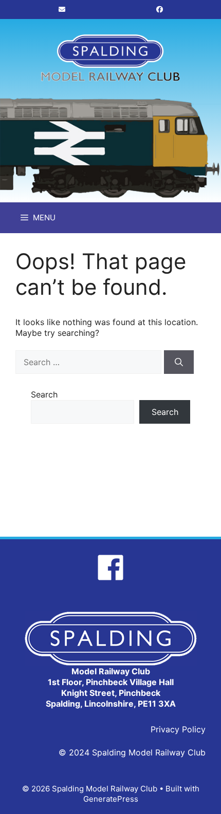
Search (44, 394)
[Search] (179, 362)
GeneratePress (110, 799)
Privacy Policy (178, 729)
